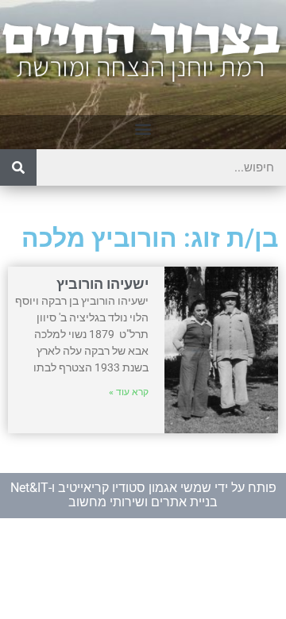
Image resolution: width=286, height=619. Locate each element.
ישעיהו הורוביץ (102, 283)
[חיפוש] (18, 167)
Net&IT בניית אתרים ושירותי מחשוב (114, 494)
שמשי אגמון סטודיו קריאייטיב (134, 487)
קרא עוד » (129, 392)
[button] (143, 128)
